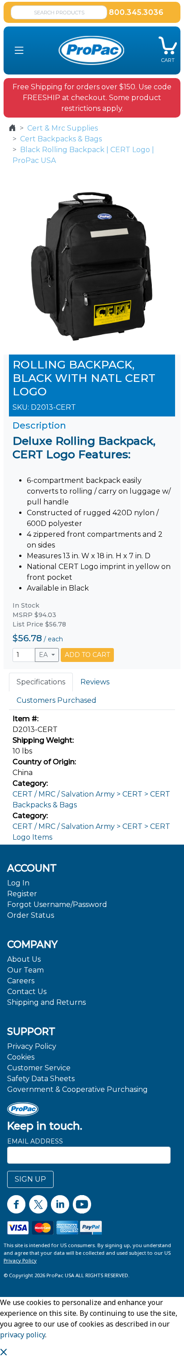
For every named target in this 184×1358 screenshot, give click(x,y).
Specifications (41, 682)
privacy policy (22, 1335)
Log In (18, 883)
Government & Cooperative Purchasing (77, 1089)
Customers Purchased (56, 700)
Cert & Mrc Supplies (62, 128)
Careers (20, 981)
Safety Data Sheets (41, 1078)
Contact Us (26, 991)
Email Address (35, 1141)
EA (44, 655)
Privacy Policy (31, 1046)
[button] (19, 50)
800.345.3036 (136, 12)
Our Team (25, 970)
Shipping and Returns (46, 1002)
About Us (24, 959)
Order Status (30, 915)
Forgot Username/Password (57, 904)
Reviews (94, 682)
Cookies (20, 1057)
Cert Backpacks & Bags (61, 139)
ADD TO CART (87, 655)
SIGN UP (30, 1179)
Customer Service (39, 1068)
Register (22, 893)
